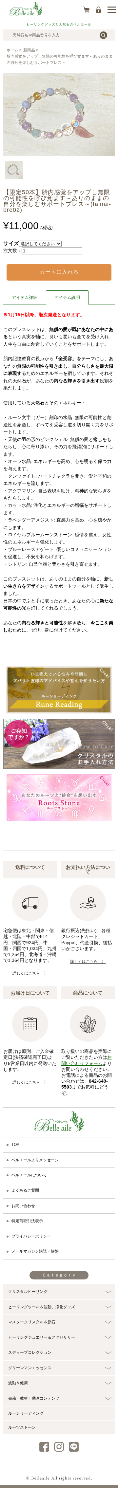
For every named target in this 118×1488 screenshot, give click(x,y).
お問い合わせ (23, 1205)
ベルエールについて (29, 1175)
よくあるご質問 (25, 1190)
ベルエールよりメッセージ (35, 1160)
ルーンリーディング (26, 1413)
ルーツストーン (22, 1427)
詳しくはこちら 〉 (30, 973)
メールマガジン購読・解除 (35, 1251)
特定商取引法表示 (27, 1221)
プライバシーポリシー (31, 1236)
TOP (15, 1144)
